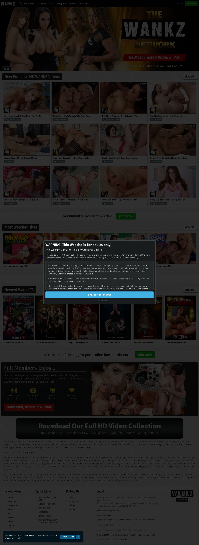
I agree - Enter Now (99, 295)
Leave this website (99, 300)
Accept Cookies (67, 536)
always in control (12, 538)
